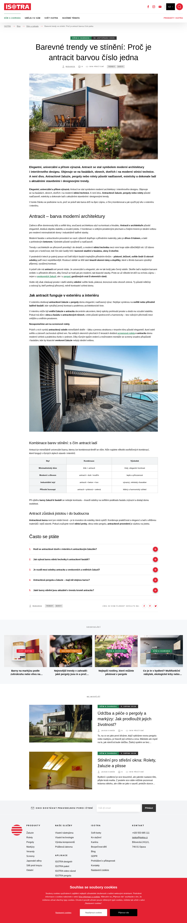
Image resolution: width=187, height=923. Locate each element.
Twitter (155, 606)
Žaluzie (30, 833)
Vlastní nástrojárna (64, 833)
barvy (121, 67)
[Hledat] (179, 6)
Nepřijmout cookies (93, 912)
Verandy (30, 851)
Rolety (29, 837)
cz (169, 7)
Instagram (153, 6)
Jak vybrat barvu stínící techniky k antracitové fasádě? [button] (61, 559)
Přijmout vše (123, 912)
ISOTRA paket (62, 866)
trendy (111, 67)
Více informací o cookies (89, 897)
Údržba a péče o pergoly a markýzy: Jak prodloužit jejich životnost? (124, 719)
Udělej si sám (32, 18)
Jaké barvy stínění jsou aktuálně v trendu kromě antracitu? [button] (63, 590)
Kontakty (95, 865)
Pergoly (30, 842)
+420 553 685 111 (140, 833)
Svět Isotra (51, 18)
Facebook (148, 6)
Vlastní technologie (64, 837)
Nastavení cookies (100, 870)
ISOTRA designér (63, 861)
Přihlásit (149, 808)
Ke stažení (96, 837)
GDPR (94, 856)
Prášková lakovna (64, 847)
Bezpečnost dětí (99, 847)
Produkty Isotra (173, 18)
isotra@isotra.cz (140, 837)
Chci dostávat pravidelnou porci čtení (64, 808)
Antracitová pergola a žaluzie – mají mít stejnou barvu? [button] (61, 580)
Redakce (70, 66)
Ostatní (29, 870)
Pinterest (150, 606)
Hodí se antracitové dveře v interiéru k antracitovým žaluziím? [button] (65, 549)
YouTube (160, 7)
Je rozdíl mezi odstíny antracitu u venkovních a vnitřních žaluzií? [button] (66, 570)
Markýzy (30, 847)
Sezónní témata (71, 18)
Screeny (30, 856)
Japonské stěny (34, 861)
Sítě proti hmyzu (34, 865)
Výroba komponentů (65, 842)
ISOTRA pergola (63, 875)
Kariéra (94, 842)
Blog (93, 851)
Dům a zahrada (12, 18)
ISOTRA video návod (65, 871)
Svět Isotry (96, 833)
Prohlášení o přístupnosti (103, 861)
